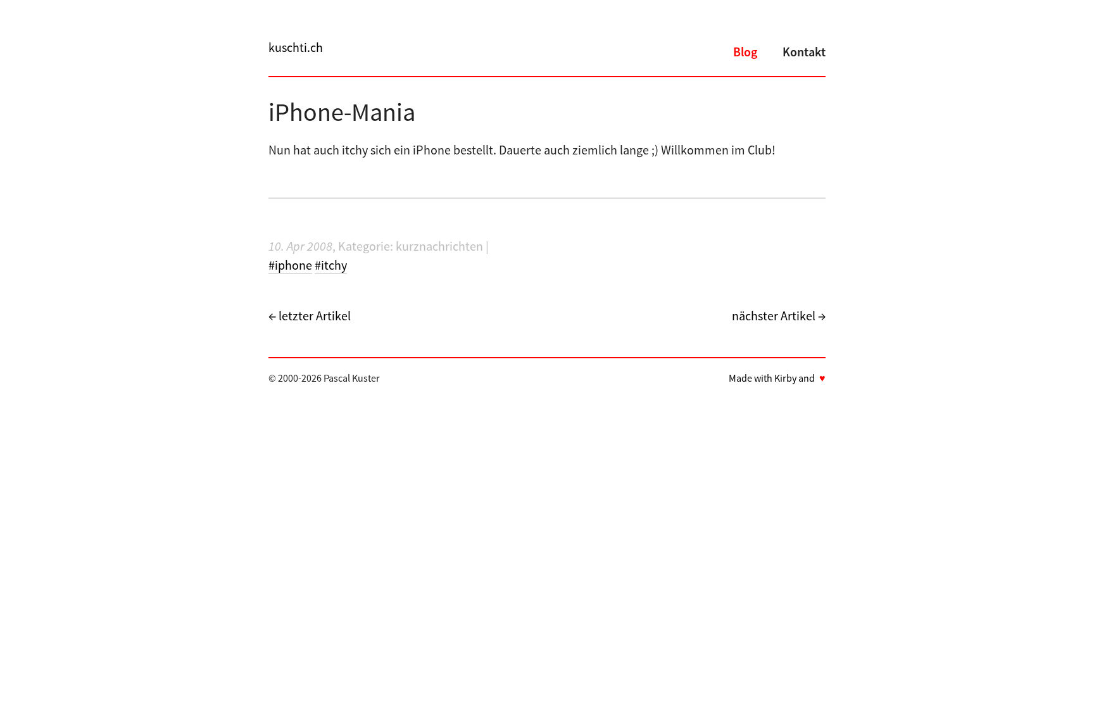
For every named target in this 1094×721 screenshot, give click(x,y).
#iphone (290, 265)
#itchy (331, 265)
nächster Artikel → (779, 315)
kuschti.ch (295, 47)
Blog (745, 52)
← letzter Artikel (309, 315)
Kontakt (804, 52)
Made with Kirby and (777, 378)
